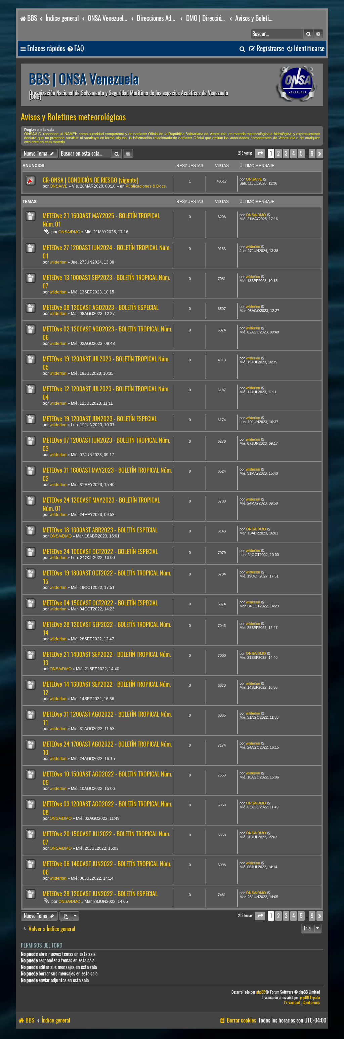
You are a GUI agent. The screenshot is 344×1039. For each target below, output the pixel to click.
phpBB (260, 992)
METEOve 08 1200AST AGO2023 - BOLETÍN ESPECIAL (101, 307)
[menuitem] (75, 48)
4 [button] (293, 153)
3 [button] (286, 153)
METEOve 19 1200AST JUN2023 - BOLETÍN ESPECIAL (100, 418)
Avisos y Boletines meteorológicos (73, 117)
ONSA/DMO (69, 232)
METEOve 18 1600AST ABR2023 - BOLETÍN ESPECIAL (100, 530)
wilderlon (58, 262)
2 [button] (278, 153)
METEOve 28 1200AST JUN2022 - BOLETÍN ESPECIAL (100, 893)
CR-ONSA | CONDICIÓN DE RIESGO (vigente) (90, 180)
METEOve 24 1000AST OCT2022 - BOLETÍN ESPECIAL (100, 551)
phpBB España (310, 997)
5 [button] (301, 153)
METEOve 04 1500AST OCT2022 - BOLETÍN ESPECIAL (100, 603)
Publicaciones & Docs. (146, 186)
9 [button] (312, 153)
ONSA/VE (59, 186)
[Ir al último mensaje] (265, 179)
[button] (260, 153)
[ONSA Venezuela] (281, 85)
